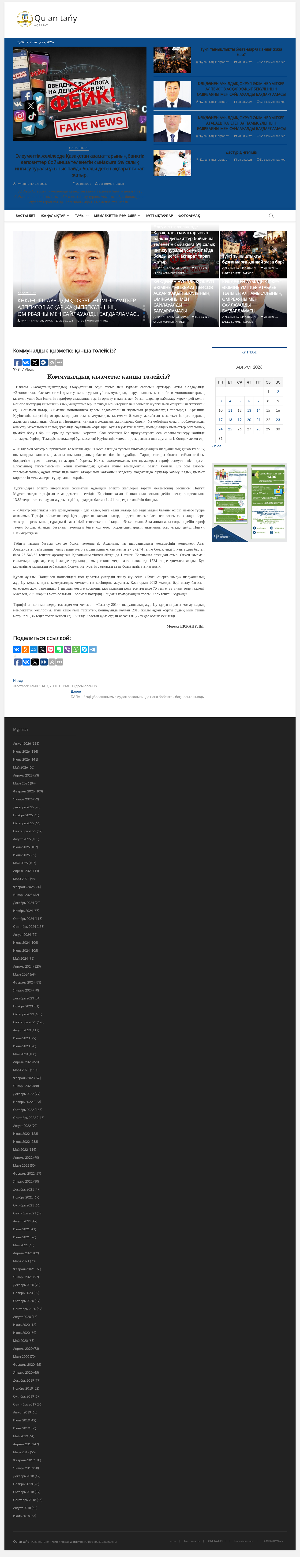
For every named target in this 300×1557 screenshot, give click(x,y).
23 (278, 420)
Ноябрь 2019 (23, 1388)
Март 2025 (21, 879)
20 (249, 420)
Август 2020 (22, 1317)
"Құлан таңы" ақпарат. (31, 183)
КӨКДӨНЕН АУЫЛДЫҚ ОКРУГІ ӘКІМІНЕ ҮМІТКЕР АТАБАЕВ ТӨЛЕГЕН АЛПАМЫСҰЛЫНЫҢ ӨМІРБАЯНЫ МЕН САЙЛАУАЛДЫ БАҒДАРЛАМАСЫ (241, 123)
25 (230, 429)
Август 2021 (22, 1221)
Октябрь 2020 (23, 1301)
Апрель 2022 (23, 1157)
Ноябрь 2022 (23, 1102)
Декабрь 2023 (23, 998)
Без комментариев (111, 183)
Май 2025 (20, 863)
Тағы (80, 216)
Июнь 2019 (21, 1428)
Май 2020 (20, 1340)
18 (230, 420)
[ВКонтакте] (17, 649)
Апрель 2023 (23, 1062)
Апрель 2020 (23, 1348)
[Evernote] (59, 649)
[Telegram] (93, 649)
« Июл (216, 446)
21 (258, 420)
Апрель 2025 (23, 871)
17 (220, 420)
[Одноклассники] (25, 649)
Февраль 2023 (24, 1078)
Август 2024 (22, 934)
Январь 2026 (23, 799)
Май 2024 (20, 958)
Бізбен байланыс (244, 1540)
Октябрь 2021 (23, 1205)
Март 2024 (21, 974)
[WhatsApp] (76, 649)
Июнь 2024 (21, 950)
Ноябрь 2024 (23, 911)
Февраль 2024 (24, 982)
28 (258, 429)
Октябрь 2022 (23, 1110)
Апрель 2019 (23, 1444)
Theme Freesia (59, 1541)
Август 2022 (22, 1126)
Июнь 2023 (21, 1046)
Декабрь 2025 (23, 807)
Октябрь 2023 (23, 1014)
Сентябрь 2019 (24, 1404)
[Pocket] (50, 649)
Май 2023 (20, 1054)
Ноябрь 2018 (23, 1484)
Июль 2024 (21, 942)
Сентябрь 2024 (24, 926)
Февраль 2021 (24, 1269)
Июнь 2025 (21, 855)
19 (239, 420)
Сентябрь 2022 (24, 1118)
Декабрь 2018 (23, 1476)
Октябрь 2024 (23, 919)
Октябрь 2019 (23, 1396)
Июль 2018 (21, 1516)
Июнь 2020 (21, 1333)
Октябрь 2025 (23, 823)
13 (249, 410)
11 (230, 410)
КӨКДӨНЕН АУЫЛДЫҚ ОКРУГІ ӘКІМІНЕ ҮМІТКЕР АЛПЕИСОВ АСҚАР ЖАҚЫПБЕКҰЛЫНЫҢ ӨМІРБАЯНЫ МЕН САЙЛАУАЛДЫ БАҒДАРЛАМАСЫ (241, 89)
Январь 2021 (23, 1277)
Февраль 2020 (24, 1364)
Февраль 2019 (24, 1460)
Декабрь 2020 (23, 1285)
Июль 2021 (21, 1229)
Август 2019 (22, 1412)
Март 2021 (21, 1261)
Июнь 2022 (21, 1141)
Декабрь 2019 (23, 1380)
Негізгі (172, 1540)
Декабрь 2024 (23, 903)
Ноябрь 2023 (23, 1006)
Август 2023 (22, 1030)
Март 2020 (21, 1356)
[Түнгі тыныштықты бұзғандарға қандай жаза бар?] (172, 60)
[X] (42, 649)
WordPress (76, 1541)
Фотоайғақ (189, 216)
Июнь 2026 (21, 759)
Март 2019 (21, 1452)
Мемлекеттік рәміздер (115, 216)
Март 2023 (21, 1070)
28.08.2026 (83, 183)
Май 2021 (20, 1245)
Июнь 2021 (21, 1237)
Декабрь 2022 (23, 1094)
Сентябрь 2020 (24, 1309)
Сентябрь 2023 (24, 1022)
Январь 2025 (23, 895)
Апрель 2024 (23, 966)
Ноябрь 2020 (23, 1293)
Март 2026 (21, 783)
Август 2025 (22, 839)
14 (258, 410)
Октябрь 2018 (23, 1492)
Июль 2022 (21, 1133)
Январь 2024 (23, 990)
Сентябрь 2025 (24, 831)
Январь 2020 (23, 1372)
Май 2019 (20, 1436)
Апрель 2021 (23, 1253)
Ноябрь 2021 (23, 1197)
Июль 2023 (21, 1038)
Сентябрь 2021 (24, 1213)
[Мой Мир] (34, 649)
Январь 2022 (23, 1181)
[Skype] (84, 649)
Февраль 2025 (24, 887)
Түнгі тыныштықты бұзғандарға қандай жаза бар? (241, 52)
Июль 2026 (21, 751)
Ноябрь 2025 (23, 815)
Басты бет (25, 216)
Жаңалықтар (79, 148)
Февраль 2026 (24, 791)
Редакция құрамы (272, 1540)
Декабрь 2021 (23, 1189)
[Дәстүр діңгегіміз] (172, 163)
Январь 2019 (23, 1468)
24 (220, 429)
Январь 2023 (23, 1086)
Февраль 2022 (24, 1173)
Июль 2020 (21, 1325)
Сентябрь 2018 (24, 1500)
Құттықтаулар (159, 216)
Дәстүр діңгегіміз (241, 152)
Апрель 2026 (23, 775)
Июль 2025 (21, 847)
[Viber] (67, 649)
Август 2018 (22, 1508)
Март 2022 (21, 1165)
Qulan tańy (55, 18)
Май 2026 (20, 767)
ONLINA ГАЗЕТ (217, 1540)
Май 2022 (20, 1149)
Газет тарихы (192, 1540)
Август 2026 (22, 743)
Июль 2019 (21, 1420)
